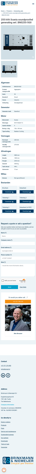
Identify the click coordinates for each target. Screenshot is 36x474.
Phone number (6, 255)
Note (3, 262)
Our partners (4, 438)
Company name (6, 240)
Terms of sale (5, 444)
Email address (6, 247)
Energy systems (5, 422)
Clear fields (23, 287)
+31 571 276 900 (6, 365)
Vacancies (4, 447)
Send (9, 287)
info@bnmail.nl (5, 369)
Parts (2, 428)
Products (3, 425)
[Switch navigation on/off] (33, 3)
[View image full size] (18, 42)
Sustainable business (7, 434)
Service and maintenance (8, 431)
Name (3, 233)
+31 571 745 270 (18, 301)
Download (8, 192)
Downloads (4, 441)
